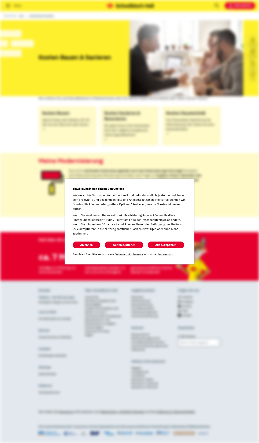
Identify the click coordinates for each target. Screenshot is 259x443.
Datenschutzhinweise (129, 254)
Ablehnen (86, 245)
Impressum (165, 254)
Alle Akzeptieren (166, 245)
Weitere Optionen (124, 245)
